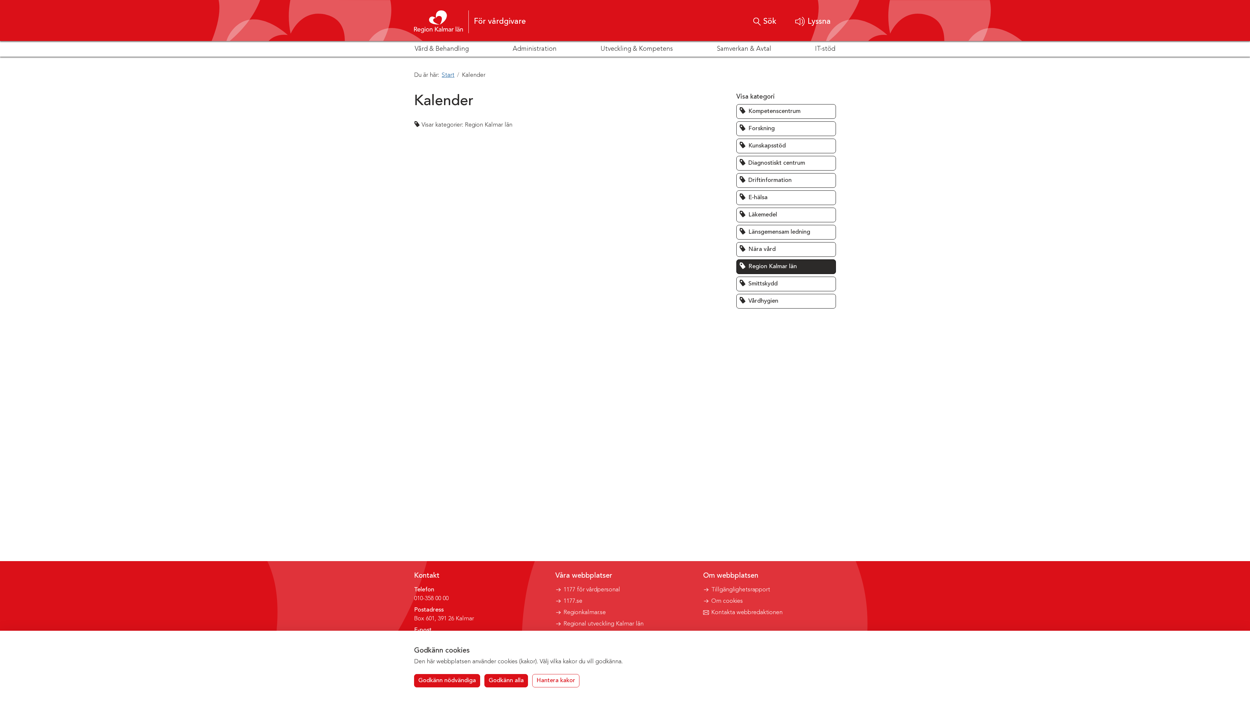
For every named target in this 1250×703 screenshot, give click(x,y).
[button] (813, 22)
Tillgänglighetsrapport (740, 590)
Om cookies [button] (727, 601)
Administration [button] (535, 49)
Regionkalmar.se (584, 612)
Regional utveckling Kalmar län (603, 624)
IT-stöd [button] (825, 49)
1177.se (572, 601)
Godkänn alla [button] (506, 680)
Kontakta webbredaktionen (747, 612)
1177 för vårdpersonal (591, 590)
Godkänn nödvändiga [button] (447, 680)
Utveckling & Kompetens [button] (637, 49)
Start (448, 75)
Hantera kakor (555, 680)
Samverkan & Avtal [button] (744, 49)
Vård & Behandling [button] (442, 49)
